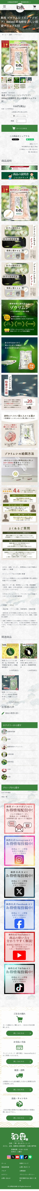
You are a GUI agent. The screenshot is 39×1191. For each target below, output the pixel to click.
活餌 (10, 35)
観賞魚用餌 (11, 731)
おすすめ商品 (6, 792)
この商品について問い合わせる (28, 149)
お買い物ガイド (25, 1167)
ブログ (3, 1171)
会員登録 (23, 1171)
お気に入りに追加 (20, 116)
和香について (24, 1163)
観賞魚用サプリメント (15, 747)
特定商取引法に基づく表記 (30, 147)
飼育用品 (10, 762)
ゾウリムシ (18, 35)
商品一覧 (4, 797)
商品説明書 (5, 1167)
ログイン (4, 1174)
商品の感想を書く (12, 713)
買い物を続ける (33, 152)
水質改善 (10, 754)
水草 (9, 777)
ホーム (4, 35)
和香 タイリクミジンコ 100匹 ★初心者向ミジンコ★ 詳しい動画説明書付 (28, 663)
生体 (9, 769)
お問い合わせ (6, 1178)
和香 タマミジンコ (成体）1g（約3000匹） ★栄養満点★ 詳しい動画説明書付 (10, 663)
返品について (34, 144)
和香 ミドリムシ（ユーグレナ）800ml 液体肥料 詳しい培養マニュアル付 (9, 695)
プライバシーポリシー (27, 1174)
